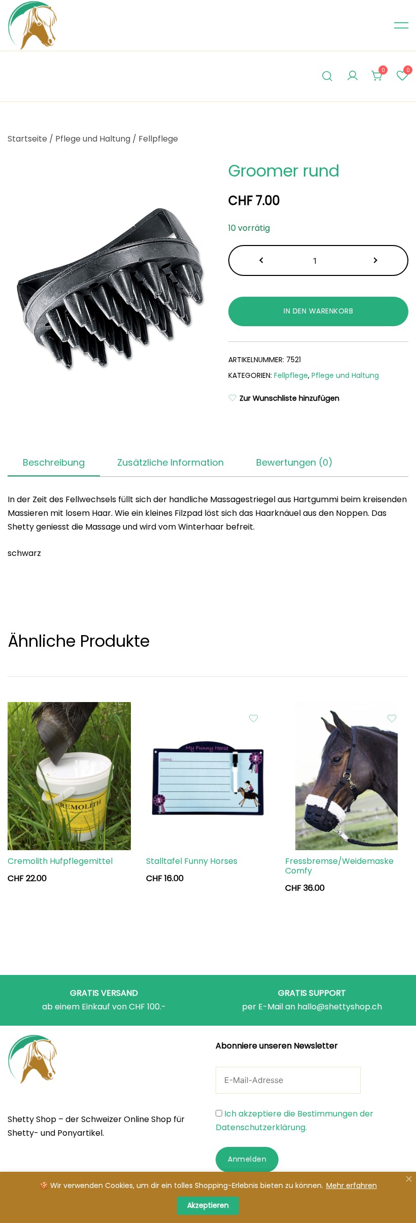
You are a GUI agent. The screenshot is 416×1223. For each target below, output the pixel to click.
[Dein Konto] (352, 76)
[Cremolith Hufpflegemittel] (69, 776)
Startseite (27, 139)
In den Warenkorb (318, 311)
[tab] (54, 463)
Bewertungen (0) (294, 462)
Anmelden (247, 1159)
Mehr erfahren (351, 1185)
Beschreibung (54, 462)
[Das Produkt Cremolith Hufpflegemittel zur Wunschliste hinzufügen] (114, 718)
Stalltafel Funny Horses (191, 861)
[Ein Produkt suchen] (327, 76)
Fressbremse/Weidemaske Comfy (339, 866)
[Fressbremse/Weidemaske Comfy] (346, 776)
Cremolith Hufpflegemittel (60, 861)
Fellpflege (158, 139)
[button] (262, 260)
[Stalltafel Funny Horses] (207, 776)
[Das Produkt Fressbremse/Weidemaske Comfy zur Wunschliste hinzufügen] (392, 718)
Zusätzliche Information (170, 462)
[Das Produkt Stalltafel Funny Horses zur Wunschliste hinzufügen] (253, 718)
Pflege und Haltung (92, 139)
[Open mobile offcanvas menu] (401, 25)
